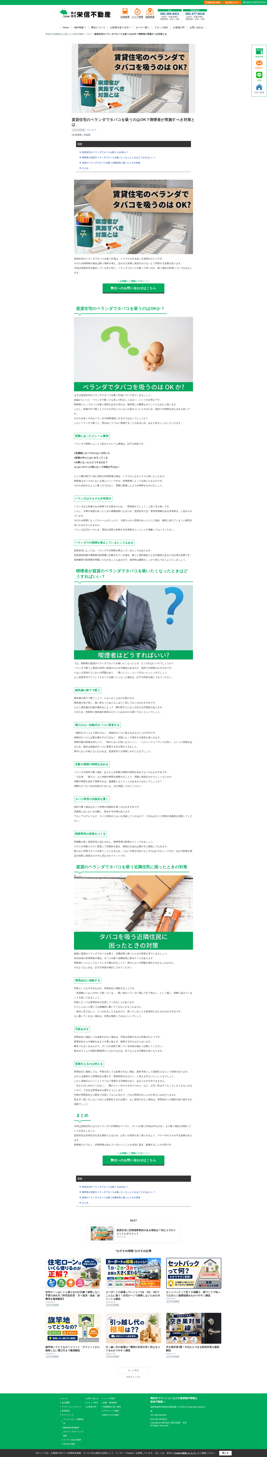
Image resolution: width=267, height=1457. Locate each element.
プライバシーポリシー (72, 1407)
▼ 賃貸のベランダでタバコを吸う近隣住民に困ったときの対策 (109, 162)
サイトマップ (68, 1415)
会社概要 (66, 1402)
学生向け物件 (69, 1444)
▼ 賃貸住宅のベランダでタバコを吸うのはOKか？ (103, 152)
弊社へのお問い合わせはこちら (133, 288)
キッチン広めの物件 (72, 1440)
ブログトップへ (133, 1377)
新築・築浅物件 (110, 1402)
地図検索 (150, 16)
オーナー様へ (143, 27)
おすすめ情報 (79, 130)
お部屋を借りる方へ (120, 27)
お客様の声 (179, 27)
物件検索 (79, 27)
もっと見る (133, 1370)
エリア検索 (137, 16)
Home (66, 27)
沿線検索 (125, 16)
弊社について (98, 27)
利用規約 (66, 1411)
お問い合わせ (196, 27)
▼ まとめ (83, 168)
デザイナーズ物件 (111, 1411)
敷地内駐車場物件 (71, 1427)
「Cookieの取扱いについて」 (185, 1453)
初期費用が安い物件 (112, 1407)
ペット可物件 (109, 1398)
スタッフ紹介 (161, 27)
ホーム (65, 1398)
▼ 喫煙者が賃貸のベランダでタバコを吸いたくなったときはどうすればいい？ (117, 157)
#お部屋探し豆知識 (81, 135)
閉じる (225, 1453)
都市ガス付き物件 (111, 1415)
